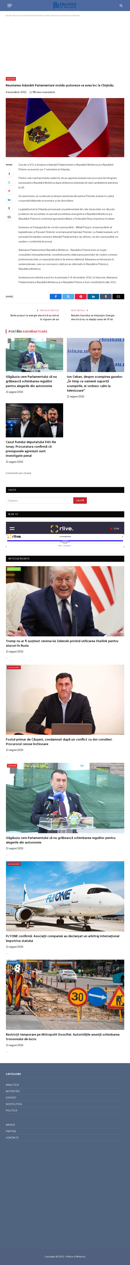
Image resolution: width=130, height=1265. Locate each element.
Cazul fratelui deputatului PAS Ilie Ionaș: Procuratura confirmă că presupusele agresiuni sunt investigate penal (31, 449)
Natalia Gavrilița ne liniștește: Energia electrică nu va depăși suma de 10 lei (92, 318)
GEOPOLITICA (13, 569)
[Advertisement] (65, 46)
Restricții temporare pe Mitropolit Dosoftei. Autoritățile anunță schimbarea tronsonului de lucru (63, 1037)
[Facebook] (9, 173)
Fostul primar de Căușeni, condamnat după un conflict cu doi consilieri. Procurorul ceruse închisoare (59, 742)
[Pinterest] (9, 191)
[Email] (9, 217)
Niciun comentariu (44, 92)
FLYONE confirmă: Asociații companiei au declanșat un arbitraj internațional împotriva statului (62, 938)
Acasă (8, 15)
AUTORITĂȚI (13, 962)
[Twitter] (9, 182)
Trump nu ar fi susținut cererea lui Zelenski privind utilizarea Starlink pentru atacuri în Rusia (62, 643)
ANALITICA (12, 1084)
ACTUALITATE (13, 667)
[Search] (121, 5)
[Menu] (9, 5)
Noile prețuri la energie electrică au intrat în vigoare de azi (34, 318)
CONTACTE (12, 1137)
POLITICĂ (11, 79)
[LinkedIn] (9, 199)
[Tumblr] (9, 208)
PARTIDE (11, 1131)
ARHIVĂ (10, 1124)
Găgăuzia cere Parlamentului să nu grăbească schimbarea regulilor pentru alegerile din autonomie (31, 382)
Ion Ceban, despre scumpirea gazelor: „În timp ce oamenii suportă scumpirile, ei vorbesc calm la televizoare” (95, 384)
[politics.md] (65, 5)
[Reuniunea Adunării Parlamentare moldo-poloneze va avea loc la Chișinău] (65, 127)
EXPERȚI (11, 1097)
